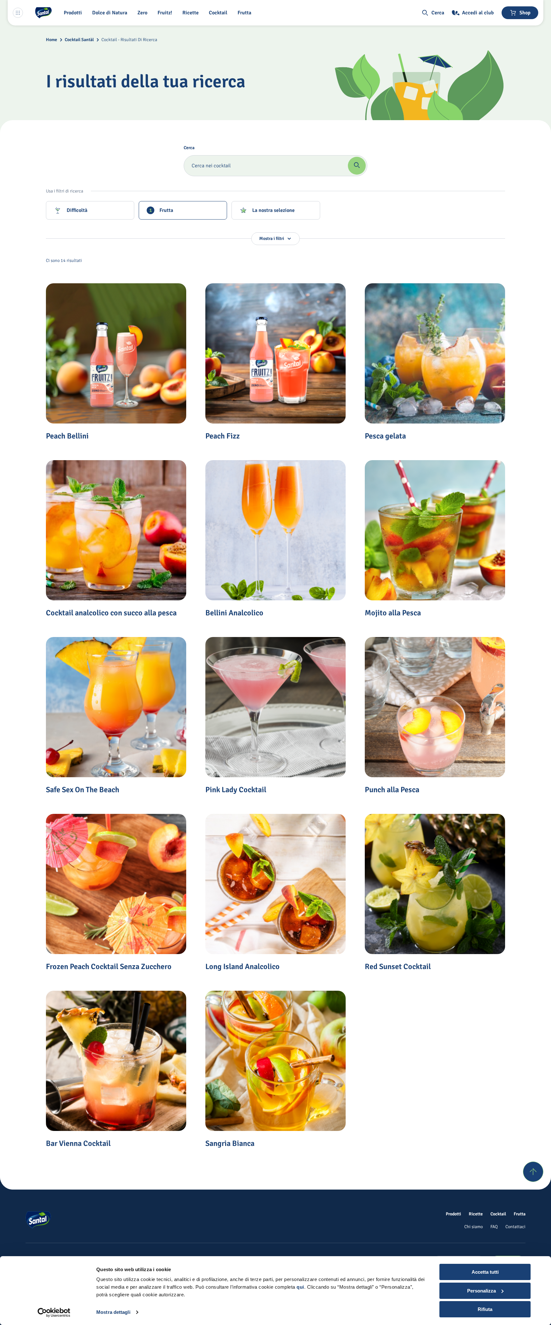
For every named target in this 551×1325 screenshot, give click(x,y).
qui (300, 1287)
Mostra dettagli (113, 1312)
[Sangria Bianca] (275, 1061)
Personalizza (481, 1290)
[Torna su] (533, 1172)
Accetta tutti (485, 1272)
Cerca (189, 148)
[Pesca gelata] (435, 353)
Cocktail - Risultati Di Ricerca (129, 39)
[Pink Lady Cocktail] (275, 707)
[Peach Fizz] (275, 353)
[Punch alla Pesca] (435, 707)
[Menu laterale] (18, 13)
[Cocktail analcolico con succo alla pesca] (116, 530)
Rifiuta (485, 1309)
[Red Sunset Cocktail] (435, 884)
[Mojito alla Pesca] (435, 530)
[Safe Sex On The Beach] (116, 707)
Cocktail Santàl (79, 39)
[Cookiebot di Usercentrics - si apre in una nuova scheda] (54, 1312)
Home (51, 39)
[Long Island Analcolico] (275, 884)
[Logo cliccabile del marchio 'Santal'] (43, 12)
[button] (74, 12)
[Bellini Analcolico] (275, 530)
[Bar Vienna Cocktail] (116, 1061)
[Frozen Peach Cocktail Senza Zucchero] (116, 884)
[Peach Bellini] (116, 353)
